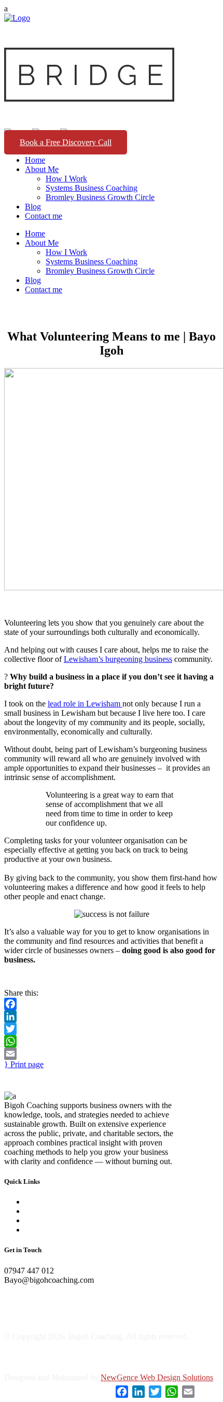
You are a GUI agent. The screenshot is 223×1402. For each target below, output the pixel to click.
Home (35, 1201)
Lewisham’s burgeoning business (118, 659)
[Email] (111, 1053)
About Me (42, 1211)
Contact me (43, 1229)
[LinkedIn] (111, 1016)
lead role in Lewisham (85, 703)
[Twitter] (111, 1029)
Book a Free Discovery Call (66, 142)
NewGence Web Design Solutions (157, 1377)
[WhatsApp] (111, 1041)
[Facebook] (111, 1004)
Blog (33, 1220)
